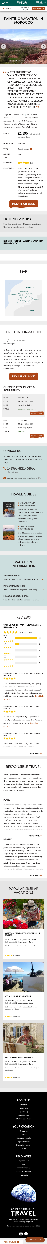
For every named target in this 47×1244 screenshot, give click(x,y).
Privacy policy (23, 1175)
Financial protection (23, 1145)
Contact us (23, 1131)
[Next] (43, 46)
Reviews (23, 1135)
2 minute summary (27, 503)
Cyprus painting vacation (18, 996)
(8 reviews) (16, 1016)
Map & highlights (27, 505)
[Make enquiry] (38, 8)
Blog (23, 1164)
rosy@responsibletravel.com (22, 478)
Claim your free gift (23, 1138)
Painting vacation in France (19, 1057)
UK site (23, 1149)
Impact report (23, 1161)
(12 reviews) (16, 955)
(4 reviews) (16, 1077)
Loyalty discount (24, 1142)
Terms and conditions (23, 1171)
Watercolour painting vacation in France (22, 934)
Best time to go (26, 529)
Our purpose (23, 1108)
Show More (34, 753)
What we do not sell (23, 1119)
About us (23, 1105)
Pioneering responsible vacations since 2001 (23, 1226)
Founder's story (23, 1115)
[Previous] (3, 46)
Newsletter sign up (23, 1168)
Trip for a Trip (23, 1112)
